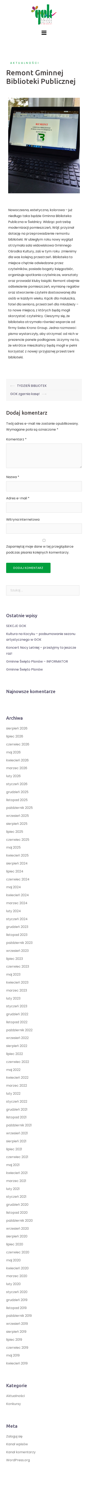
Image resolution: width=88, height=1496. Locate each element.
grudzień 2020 (17, 1204)
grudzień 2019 (16, 1300)
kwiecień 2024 (17, 895)
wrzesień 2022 (17, 1038)
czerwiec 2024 (17, 879)
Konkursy (13, 1403)
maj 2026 (13, 752)
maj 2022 (13, 1069)
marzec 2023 (16, 990)
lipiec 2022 (14, 1053)
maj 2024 (13, 887)
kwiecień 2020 (17, 1268)
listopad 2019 (16, 1308)
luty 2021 (13, 1188)
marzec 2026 (16, 768)
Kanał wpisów (17, 1444)
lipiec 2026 (14, 736)
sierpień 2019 (16, 1331)
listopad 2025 (17, 800)
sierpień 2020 (16, 1236)
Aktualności (24, 63)
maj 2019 (13, 1355)
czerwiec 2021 (17, 1157)
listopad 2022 (16, 1022)
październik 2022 (19, 1030)
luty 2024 (13, 911)
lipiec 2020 (14, 1244)
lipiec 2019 (14, 1339)
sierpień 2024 (17, 863)
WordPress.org (18, 1460)
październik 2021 (19, 1125)
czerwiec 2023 (17, 966)
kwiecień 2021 (17, 1173)
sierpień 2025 (16, 823)
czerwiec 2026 (17, 744)
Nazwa (12, 477)
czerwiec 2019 (17, 1347)
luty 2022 (13, 1093)
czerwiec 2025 (17, 839)
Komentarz (16, 439)
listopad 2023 (16, 934)
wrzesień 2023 (17, 950)
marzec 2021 (16, 1181)
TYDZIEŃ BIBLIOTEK (32, 385)
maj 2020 (13, 1260)
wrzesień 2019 (17, 1323)
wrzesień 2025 (17, 815)
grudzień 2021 (16, 1109)
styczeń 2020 (16, 1292)
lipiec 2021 (14, 1149)
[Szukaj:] (42, 590)
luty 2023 (13, 998)
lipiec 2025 (14, 831)
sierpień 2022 (16, 1045)
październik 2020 (19, 1220)
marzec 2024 (16, 903)
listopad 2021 (16, 1117)
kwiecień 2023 (17, 982)
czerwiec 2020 (17, 1252)
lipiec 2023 (14, 958)
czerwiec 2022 (17, 1061)
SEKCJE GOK (16, 626)
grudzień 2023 (17, 926)
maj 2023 (13, 974)
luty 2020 (13, 1284)
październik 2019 (19, 1315)
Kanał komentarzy (21, 1452)
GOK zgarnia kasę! (25, 394)
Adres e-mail (17, 498)
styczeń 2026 (16, 784)
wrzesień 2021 (17, 1133)
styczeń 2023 (16, 1006)
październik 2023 (19, 942)
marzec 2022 (16, 1085)
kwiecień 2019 (17, 1363)
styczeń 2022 (16, 1101)
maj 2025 (13, 847)
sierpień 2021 (16, 1141)
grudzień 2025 (17, 792)
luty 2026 (13, 776)
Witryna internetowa (22, 519)
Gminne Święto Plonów (24, 669)
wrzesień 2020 (17, 1228)
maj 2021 (13, 1165)
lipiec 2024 (14, 871)
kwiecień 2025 (17, 855)
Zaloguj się (14, 1436)
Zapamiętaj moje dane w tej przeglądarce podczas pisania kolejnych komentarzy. (39, 549)
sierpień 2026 (16, 728)
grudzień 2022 (17, 1014)
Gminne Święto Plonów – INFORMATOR (37, 661)
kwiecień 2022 (17, 1077)
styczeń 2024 (17, 919)
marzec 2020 (16, 1276)
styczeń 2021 (16, 1196)
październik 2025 (19, 807)
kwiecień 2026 (17, 760)
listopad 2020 (17, 1212)
